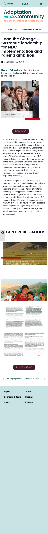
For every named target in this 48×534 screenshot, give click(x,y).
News (6, 402)
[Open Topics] (15, 29)
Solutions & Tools (12, 397)
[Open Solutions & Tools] (40, 29)
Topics (7, 392)
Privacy (29, 402)
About (28, 392)
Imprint (29, 397)
